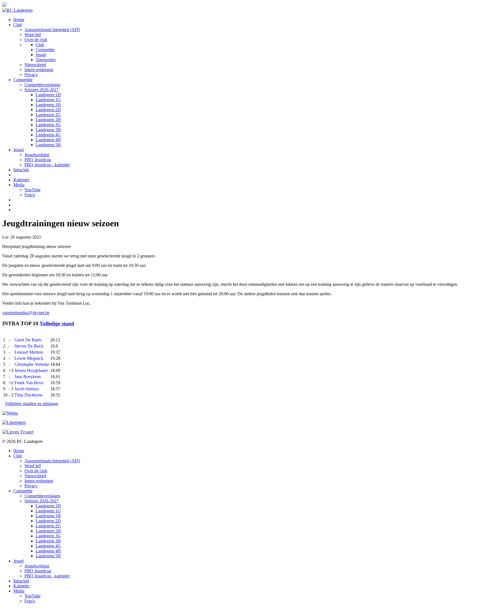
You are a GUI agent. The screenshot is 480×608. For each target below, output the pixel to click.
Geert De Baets (27, 339)
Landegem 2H (48, 119)
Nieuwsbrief (35, 64)
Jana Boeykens (27, 376)
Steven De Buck (28, 346)
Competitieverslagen (42, 84)
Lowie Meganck (28, 358)
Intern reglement (38, 69)
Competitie (45, 49)
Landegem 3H (48, 129)
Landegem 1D (48, 94)
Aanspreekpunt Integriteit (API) (52, 29)
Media (18, 184)
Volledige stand (57, 323)
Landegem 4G (48, 134)
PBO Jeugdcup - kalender (47, 164)
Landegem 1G (48, 99)
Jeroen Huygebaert (31, 370)
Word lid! (32, 34)
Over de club (35, 39)
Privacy (31, 74)
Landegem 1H (48, 104)
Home (18, 19)
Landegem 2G (48, 114)
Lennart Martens (28, 352)
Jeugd (41, 54)
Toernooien (46, 59)
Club (17, 24)
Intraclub (21, 169)
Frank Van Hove (29, 382)
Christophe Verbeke (31, 364)
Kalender (21, 179)
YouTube (32, 189)
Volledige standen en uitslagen (31, 403)
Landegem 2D (48, 109)
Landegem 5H (48, 144)
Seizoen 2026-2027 (41, 89)
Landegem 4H (48, 139)
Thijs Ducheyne (28, 395)
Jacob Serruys (26, 388)
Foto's (29, 194)
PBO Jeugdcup (37, 159)
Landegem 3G (48, 124)
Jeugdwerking (36, 154)
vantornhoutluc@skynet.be (25, 312)
